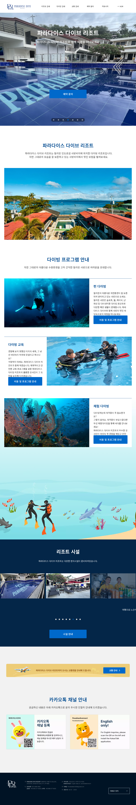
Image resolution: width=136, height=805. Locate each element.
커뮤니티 (105, 6)
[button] (56, 619)
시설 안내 (68, 634)
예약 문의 (90, 6)
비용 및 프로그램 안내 (110, 319)
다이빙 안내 (61, 6)
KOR (121, 6)
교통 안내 (75, 6)
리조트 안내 (45, 6)
